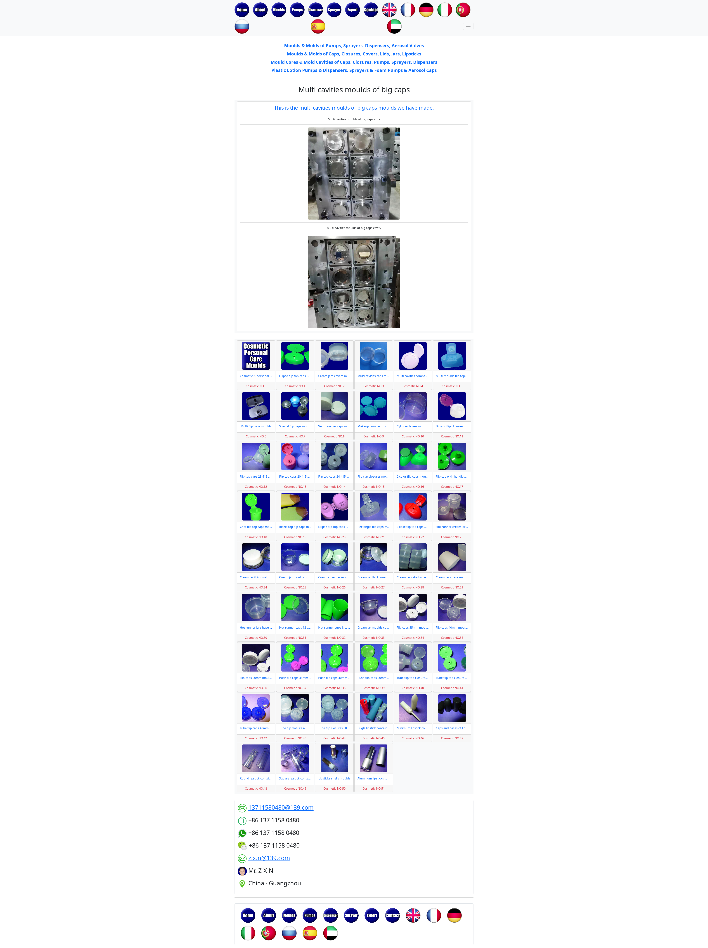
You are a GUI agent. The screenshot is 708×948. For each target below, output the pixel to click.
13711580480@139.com (281, 807)
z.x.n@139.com (269, 858)
